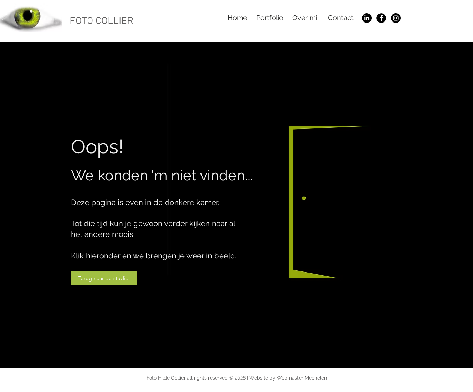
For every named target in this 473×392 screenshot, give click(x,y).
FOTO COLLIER (101, 21)
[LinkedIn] (367, 18)
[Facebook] (381, 18)
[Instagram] (396, 18)
